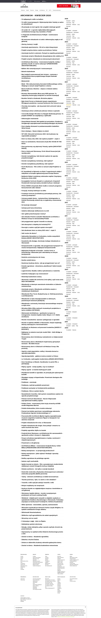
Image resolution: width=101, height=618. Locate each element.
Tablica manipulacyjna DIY (50, 588)
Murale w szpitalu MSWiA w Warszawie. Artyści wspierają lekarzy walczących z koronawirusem (41, 323)
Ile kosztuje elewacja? (29, 205)
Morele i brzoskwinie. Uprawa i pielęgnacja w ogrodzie (40, 319)
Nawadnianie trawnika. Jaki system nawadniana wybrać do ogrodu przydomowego (42, 395)
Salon (46, 556)
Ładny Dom (23, 578)
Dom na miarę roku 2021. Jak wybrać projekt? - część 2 (41, 139)
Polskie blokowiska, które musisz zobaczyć (37, 408)
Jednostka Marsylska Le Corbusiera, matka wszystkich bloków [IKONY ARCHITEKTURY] (41, 237)
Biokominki (25, 81)
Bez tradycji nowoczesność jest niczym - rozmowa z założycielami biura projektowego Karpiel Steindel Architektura (40, 76)
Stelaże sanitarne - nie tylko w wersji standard (38, 469)
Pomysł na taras (73, 581)
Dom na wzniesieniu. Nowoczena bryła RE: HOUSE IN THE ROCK (42, 142)
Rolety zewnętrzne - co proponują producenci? (38, 450)
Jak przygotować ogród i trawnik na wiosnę (37, 221)
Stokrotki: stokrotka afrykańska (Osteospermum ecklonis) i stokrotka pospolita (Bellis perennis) (42, 473)
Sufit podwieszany (36, 563)
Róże (58, 581)
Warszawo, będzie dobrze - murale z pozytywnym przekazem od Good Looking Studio (39, 494)
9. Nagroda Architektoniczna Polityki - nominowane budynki (40, 35)
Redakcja (22, 601)
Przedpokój (47, 561)
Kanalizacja (35, 588)
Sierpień (68, 20)
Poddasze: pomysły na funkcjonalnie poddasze (38, 388)
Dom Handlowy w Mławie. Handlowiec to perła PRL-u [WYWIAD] (40, 363)
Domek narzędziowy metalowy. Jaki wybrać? (37, 161)
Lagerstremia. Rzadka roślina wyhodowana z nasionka (41, 271)
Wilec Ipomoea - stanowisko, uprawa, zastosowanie (40, 504)
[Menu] (79, 1)
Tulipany (58, 582)
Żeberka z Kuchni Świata (30, 539)
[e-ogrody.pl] (37, 1)
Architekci (71, 562)
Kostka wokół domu (29, 260)
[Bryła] (44, 1)
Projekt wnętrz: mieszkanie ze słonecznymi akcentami (41, 59)
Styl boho (47, 564)
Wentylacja (35, 587)
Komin (22, 558)
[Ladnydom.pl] (23, 1)
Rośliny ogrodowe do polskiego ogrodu (35, 458)
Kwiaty (58, 592)
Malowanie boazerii (36, 561)
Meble (71, 556)
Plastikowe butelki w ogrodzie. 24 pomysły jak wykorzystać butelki (42, 373)
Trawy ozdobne (60, 573)
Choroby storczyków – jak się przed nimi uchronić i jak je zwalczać (41, 107)
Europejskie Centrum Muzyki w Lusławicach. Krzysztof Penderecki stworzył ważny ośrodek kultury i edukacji (41, 182)
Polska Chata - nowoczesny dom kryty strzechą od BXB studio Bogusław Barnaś (41, 404)
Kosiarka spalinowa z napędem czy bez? (61, 572)
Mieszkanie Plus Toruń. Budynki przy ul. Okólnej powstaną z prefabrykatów (42, 295)
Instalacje (22, 569)
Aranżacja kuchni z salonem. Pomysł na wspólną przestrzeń (42, 53)
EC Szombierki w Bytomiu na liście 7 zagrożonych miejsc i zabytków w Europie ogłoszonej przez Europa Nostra (42, 172)
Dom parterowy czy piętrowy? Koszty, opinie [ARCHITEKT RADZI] (42, 147)
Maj (73, 22)
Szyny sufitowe (36, 585)
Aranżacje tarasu (60, 564)
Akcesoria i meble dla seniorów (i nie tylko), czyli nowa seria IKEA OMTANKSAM (42, 280)
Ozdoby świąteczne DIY (74, 559)
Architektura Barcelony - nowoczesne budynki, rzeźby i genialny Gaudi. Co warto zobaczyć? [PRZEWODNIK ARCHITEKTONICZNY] (41, 63)
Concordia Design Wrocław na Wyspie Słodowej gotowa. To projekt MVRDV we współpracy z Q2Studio (42, 114)
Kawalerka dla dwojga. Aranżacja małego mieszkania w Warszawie (41, 242)
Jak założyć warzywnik (49, 584)
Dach (21, 562)
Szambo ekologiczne (37, 565)
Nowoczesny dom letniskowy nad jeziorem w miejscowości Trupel (42, 338)
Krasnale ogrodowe (61, 568)
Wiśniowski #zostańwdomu (31, 512)
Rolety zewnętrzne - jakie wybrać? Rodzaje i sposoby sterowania (40, 454)
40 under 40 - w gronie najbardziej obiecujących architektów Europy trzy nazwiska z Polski (38, 31)
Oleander (59, 583)
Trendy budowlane (57, 10)
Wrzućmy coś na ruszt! (29, 518)
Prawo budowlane (36, 579)
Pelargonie (59, 588)
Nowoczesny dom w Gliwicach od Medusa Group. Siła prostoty (40, 347)
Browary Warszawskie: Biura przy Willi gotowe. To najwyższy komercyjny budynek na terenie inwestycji (40, 94)
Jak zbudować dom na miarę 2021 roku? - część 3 (39, 230)
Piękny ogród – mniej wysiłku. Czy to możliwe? (38, 367)
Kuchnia (46, 559)
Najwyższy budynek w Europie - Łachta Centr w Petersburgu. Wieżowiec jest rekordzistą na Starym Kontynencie (40, 252)
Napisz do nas (23, 600)
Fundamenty (23, 566)
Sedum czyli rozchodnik (30, 461)
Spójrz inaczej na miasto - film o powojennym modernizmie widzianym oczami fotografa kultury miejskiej (42, 465)
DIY (47, 10)
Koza (34, 583)
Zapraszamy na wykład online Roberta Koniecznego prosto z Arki (42, 532)
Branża (71, 579)
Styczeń (68, 26)
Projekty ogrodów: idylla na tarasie (34, 430)
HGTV (50, 10)
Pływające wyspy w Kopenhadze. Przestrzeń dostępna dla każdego (42, 378)
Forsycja (59, 587)
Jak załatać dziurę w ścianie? (50, 581)
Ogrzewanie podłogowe (37, 584)
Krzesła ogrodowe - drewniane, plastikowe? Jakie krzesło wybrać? (42, 267)
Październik (69, 32)
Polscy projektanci (73, 561)
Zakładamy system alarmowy (32, 524)
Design (36, 10)
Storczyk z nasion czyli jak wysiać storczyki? (37, 227)
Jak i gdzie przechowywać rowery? (34, 214)
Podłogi (34, 556)
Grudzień (68, 30)
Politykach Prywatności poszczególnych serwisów (65, 616)
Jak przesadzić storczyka (50, 579)
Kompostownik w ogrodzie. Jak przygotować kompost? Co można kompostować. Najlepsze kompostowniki (42, 246)
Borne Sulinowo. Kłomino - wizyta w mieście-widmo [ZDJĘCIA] (39, 89)
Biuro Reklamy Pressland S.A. (26, 599)
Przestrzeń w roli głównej (30, 443)
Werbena (59, 591)
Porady (22, 556)
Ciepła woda (23, 564)
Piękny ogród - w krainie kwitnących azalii (36, 369)
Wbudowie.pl (35, 581)
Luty (78, 24)
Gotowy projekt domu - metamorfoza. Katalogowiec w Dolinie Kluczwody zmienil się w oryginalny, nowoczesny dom (41, 200)
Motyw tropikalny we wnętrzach (33, 485)
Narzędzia (35, 559)
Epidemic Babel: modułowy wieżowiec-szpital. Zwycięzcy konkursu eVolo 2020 (41, 177)
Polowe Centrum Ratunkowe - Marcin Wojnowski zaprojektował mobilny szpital (39, 399)
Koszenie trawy (60, 563)
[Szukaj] (76, 1)
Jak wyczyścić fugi (48, 582)
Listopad (74, 30)
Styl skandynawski (48, 565)
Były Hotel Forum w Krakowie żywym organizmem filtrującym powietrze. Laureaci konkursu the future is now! (42, 102)
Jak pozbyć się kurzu (49, 583)
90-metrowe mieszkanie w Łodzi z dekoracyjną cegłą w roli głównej (42, 40)
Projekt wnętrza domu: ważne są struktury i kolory (39, 50)
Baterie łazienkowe (28, 71)
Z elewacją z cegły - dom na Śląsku (34, 521)
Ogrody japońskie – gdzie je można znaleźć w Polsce (40, 356)
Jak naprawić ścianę (48, 585)
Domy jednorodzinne (73, 578)
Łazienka (46, 557)
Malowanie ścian (36, 558)
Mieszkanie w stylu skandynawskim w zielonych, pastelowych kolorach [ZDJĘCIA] (39, 299)
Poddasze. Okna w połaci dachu (33, 391)
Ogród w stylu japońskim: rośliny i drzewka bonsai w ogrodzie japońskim (40, 352)
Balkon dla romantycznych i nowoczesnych (37, 68)
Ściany (22, 568)
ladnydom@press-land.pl (25, 597)
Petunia (58, 590)
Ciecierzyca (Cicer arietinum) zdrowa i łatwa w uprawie (41, 111)
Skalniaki (59, 558)
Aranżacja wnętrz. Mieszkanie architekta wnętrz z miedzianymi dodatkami (39, 290)
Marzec (74, 24)
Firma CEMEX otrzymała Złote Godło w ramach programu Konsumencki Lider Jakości (42, 186)
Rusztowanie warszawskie (38, 562)
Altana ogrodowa (60, 557)
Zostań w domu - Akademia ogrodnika (35, 536)
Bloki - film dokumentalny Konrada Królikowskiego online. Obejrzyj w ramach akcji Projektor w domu (42, 85)
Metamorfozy (47, 563)
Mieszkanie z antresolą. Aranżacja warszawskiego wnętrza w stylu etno (42, 304)
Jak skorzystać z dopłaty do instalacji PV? (36, 224)
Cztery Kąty (23, 579)
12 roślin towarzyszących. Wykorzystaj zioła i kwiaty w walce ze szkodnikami (42, 23)
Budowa (23, 10)
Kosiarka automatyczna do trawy (33, 257)
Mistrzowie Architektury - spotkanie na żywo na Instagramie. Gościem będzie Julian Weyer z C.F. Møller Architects (41, 315)
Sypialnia (46, 558)
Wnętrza (32, 10)
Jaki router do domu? (29, 233)
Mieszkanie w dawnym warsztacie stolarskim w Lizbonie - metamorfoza (42, 285)
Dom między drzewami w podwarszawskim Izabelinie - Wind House (41, 127)
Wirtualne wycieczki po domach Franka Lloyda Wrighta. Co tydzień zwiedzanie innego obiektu (42, 508)
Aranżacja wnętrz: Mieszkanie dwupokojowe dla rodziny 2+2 (43, 56)
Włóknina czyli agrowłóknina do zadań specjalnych (40, 515)
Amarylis (59, 584)
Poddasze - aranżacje (29, 382)
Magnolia (59, 570)
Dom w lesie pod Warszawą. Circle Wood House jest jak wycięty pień (41, 152)
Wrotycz (58, 569)
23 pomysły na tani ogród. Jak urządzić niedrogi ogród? (41, 27)
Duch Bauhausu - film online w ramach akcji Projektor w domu (41, 167)
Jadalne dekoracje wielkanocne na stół (35, 211)
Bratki (58, 589)
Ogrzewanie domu (24, 565)
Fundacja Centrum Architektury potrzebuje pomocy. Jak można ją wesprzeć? (41, 194)
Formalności (23, 563)
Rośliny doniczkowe (61, 559)
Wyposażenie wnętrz (73, 557)
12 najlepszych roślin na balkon (32, 19)
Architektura (42, 10)
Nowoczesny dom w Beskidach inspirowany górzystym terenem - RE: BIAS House (41, 342)
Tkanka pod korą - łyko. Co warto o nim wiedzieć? (39, 479)
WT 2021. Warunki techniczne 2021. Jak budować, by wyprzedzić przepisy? (40, 135)
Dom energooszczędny (37, 589)
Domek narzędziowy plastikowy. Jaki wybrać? (38, 164)
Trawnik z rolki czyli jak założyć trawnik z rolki (38, 482)
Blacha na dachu (36, 564)
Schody (22, 557)
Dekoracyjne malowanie (30, 118)
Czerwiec (68, 22)
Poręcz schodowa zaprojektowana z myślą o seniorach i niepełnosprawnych (41, 439)
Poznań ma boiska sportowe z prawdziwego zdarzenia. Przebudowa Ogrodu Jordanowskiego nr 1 (41, 412)
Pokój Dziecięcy (73, 558)
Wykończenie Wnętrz (37, 557)
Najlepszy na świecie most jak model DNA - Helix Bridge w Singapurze (42, 333)
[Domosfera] (29, 1)
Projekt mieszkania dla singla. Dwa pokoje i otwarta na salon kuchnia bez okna (41, 426)
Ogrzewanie (35, 582)
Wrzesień (76, 32)
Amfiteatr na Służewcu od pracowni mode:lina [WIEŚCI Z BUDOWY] (41, 328)
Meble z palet (60, 562)
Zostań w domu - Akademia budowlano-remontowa (40, 545)
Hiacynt (58, 578)
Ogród (27, 10)
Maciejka (59, 585)
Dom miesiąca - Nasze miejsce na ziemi (35, 131)
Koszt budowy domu (24, 561)
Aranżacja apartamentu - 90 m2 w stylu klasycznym (40, 47)
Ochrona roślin (60, 561)
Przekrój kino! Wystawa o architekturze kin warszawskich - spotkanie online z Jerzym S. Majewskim (42, 434)
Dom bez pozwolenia (37, 578)
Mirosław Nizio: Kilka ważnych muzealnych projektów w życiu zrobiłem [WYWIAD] (41, 309)
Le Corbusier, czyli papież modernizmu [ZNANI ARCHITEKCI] (42, 359)
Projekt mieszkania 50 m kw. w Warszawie (36, 422)
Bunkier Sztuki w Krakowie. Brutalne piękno (37, 98)
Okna (21, 559)
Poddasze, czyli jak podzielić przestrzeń (35, 385)
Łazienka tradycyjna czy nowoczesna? (35, 274)
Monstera (59, 556)
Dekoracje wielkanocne (74, 564)
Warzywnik (59, 565)
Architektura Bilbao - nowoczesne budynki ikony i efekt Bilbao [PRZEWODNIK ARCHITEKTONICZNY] (41, 446)
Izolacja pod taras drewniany (32, 208)
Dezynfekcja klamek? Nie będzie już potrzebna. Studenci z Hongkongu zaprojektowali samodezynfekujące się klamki (42, 122)
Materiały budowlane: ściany (32, 276)
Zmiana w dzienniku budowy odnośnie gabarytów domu (41, 542)
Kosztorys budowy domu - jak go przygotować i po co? (41, 263)
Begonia (58, 579)
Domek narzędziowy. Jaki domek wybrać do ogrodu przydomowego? (40, 157)
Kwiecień (68, 24)
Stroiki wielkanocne (73, 565)
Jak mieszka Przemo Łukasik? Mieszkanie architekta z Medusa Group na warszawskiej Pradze (40, 217)
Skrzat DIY (47, 578)
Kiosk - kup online (63, 5)
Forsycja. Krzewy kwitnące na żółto (34, 190)
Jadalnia (46, 562)
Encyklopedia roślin (61, 566)
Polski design (72, 563)
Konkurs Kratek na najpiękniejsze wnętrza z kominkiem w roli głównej (42, 489)
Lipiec (73, 20)
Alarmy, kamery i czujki (30, 44)
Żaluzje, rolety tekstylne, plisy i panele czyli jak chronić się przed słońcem (42, 528)
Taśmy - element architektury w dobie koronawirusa (40, 476)
